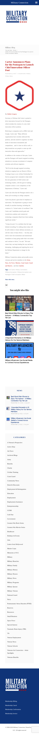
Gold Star (10, 514)
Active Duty (11, 447)
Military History (12, 570)
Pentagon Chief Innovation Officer (15, 274)
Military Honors (12, 574)
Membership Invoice (11, 713)
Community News (13, 481)
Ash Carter (12, 269)
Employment (11, 497)
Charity (9, 468)
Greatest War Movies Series (16, 527)
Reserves (10, 608)
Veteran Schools (12, 646)
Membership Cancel (11, 705)
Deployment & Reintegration (16, 489)
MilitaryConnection (11, 272)
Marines (17, 263)
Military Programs (13, 582)
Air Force (12, 263)
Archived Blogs (12, 455)
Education (10, 493)
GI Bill (9, 510)
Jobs (8, 540)
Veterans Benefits (13, 657)
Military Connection (21, 269)
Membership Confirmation (13, 709)
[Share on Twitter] (6, 285)
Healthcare (10, 531)
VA (8, 633)
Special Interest (12, 625)
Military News (9, 76)
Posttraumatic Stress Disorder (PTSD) (19, 603)
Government (22, 73)
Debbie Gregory (12, 114)
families (21, 266)
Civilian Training (12, 472)
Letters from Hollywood (15, 544)
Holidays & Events (13, 536)
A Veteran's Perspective (14, 442)
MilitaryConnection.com (24, 272)
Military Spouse (12, 587)
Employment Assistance (15, 502)
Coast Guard (24, 263)
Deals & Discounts (13, 485)
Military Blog (10, 47)
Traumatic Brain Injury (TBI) (16, 629)
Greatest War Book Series (15, 523)
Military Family (12, 565)
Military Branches (13, 561)
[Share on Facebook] (5, 285)
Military (28, 73)
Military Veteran (12, 591)
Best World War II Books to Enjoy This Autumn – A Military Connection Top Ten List (19, 315)
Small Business (12, 616)
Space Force (11, 620)
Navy (6, 263)
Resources (10, 612)
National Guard (12, 595)
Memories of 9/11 (13, 553)
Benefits (10, 464)
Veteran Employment (14, 637)
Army (28, 260)
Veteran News (11, 642)
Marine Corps (11, 548)
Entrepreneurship (12, 506)
